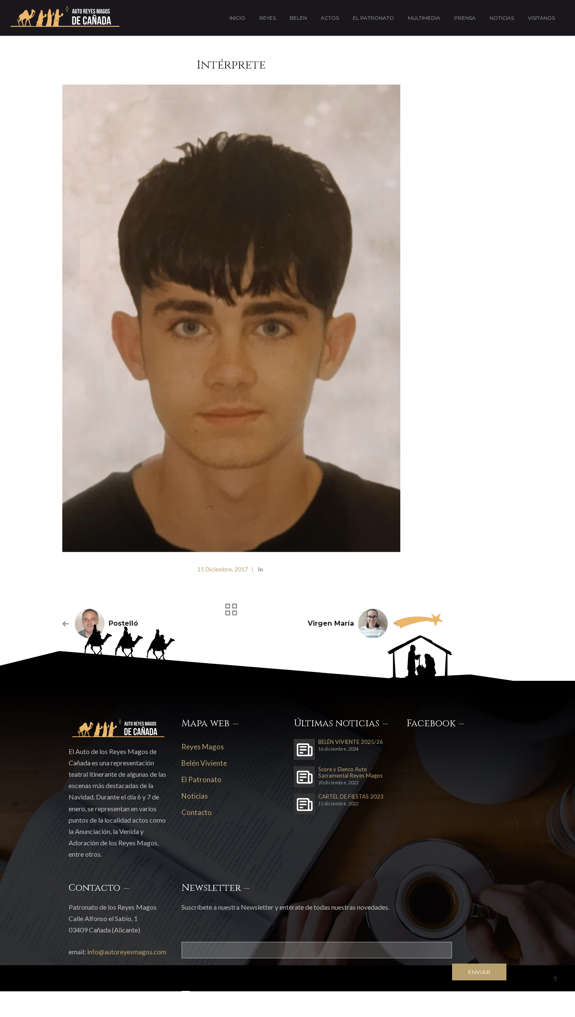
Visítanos (541, 18)
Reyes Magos (202, 746)
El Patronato (373, 18)
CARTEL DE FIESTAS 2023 (350, 797)
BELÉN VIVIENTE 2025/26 (350, 742)
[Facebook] (465, 1001)
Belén (298, 18)
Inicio (237, 18)
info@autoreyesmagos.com (126, 952)
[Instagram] (485, 1001)
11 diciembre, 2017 (222, 569)
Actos (330, 18)
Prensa (465, 18)
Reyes (267, 18)
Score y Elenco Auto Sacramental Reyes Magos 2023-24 (350, 772)
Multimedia (424, 18)
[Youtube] (504, 1001)
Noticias (502, 18)
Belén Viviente (204, 763)
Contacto (196, 812)
